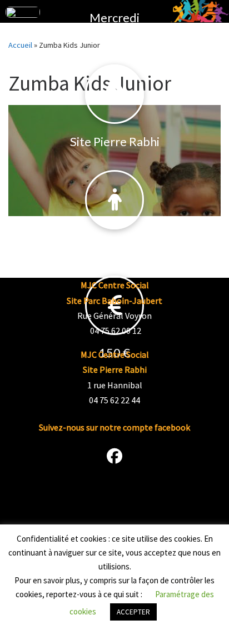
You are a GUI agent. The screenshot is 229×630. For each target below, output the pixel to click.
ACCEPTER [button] (133, 612)
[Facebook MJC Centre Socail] (114, 458)
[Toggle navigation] (212, 485)
